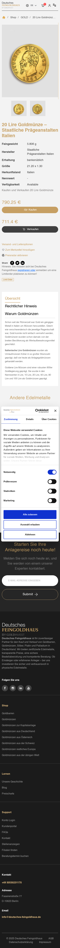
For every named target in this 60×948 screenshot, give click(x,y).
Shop (13, 17)
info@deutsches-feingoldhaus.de (21, 917)
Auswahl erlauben (30, 524)
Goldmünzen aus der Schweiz (18, 743)
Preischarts (8, 794)
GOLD (24, 17)
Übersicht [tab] (12, 299)
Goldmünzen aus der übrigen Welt (20, 755)
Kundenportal (9, 826)
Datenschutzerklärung (21, 942)
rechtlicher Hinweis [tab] (21, 306)
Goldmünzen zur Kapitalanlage (19, 725)
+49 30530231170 (12, 883)
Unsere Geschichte (12, 782)
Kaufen (32, 210)
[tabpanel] (30, 350)
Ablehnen (30, 534)
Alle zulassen (30, 514)
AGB (51, 938)
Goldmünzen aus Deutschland (18, 731)
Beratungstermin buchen (15, 856)
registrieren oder (26, 270)
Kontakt (6, 838)
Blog (4, 788)
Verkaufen (32, 229)
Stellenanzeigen (11, 844)
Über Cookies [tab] (49, 419)
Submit (28, 594)
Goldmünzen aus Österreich (17, 737)
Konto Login (8, 820)
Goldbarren (8, 713)
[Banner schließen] (55, 411)
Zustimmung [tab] (11, 419)
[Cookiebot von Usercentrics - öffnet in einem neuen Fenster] (36, 411)
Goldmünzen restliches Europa (19, 749)
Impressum (45, 942)
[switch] (52, 481)
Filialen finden (9, 850)
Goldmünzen (9, 719)
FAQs (5, 832)
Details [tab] (30, 419)
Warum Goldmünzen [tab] (21, 314)
